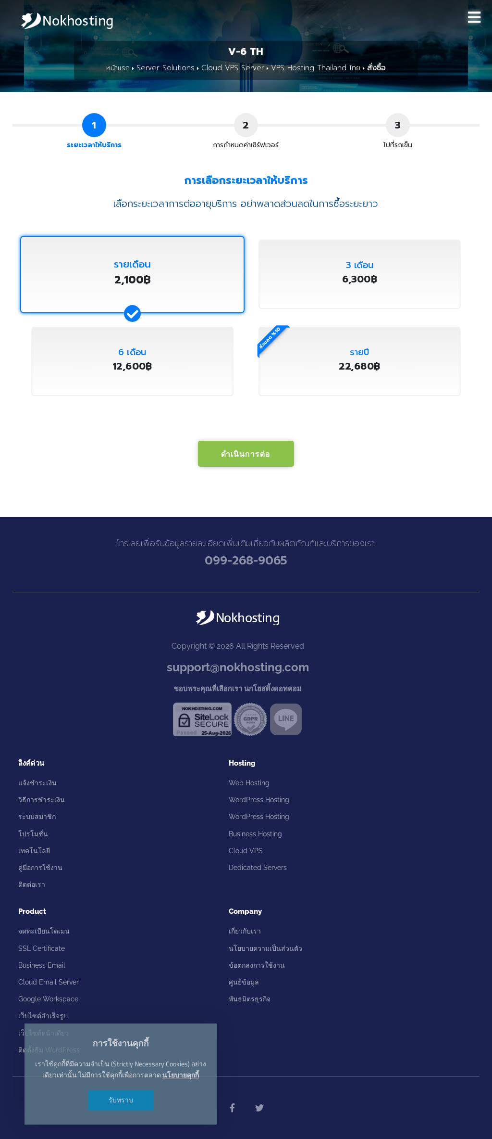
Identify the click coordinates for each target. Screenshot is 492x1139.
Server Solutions (165, 68)
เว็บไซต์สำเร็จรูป (43, 1016)
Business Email (41, 965)
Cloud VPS (246, 851)
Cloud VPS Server (232, 68)
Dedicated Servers (258, 867)
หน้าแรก (118, 68)
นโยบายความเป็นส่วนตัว (265, 948)
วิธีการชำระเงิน (41, 800)
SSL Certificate (41, 948)
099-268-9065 (246, 560)
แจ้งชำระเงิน (37, 783)
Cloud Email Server (48, 982)
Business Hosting (255, 834)
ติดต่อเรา (31, 884)
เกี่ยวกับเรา (245, 931)
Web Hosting (249, 783)
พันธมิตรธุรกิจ (250, 999)
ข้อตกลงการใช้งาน (257, 965)
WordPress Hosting (259, 800)
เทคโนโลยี (34, 851)
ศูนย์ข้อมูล (244, 982)
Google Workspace (48, 999)
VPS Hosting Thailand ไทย (315, 68)
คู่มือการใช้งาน (40, 867)
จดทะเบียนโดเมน (44, 931)
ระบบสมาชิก (37, 816)
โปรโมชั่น (33, 834)
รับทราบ (121, 1100)
